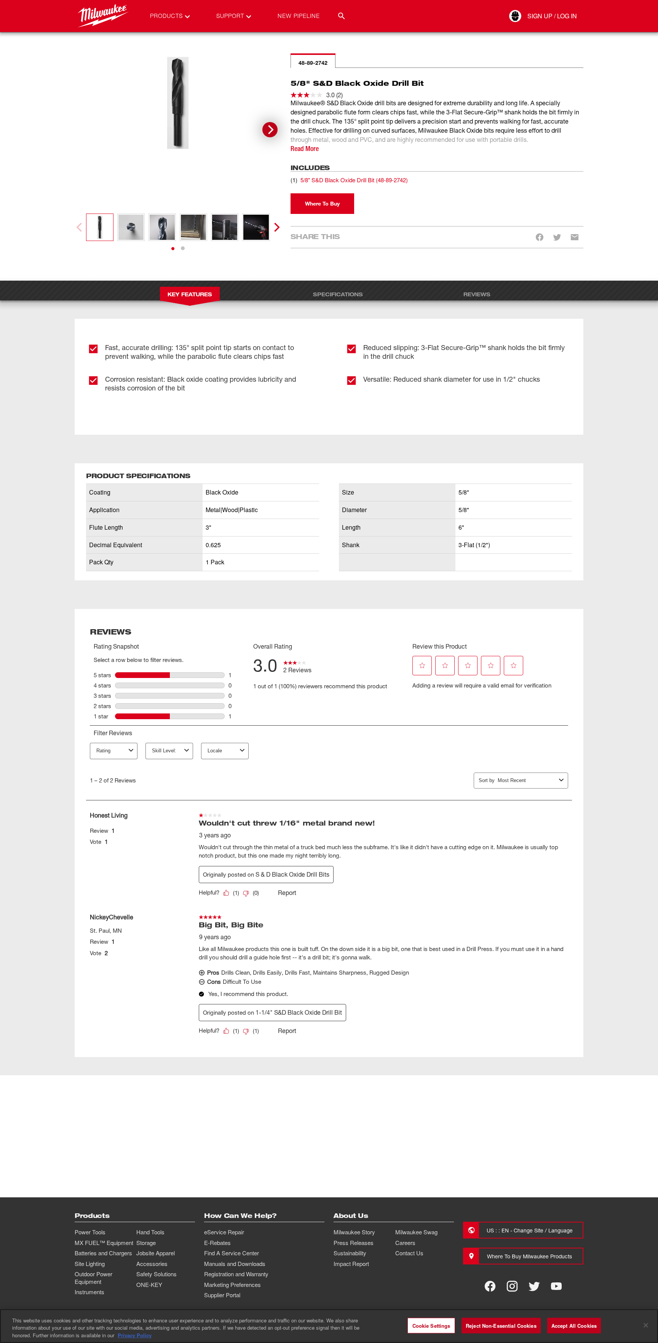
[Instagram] (512, 1286)
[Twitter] (534, 1286)
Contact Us (409, 1253)
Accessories (152, 1263)
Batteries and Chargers (103, 1253)
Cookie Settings (431, 1325)
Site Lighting (90, 1263)
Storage (146, 1243)
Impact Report (351, 1263)
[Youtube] (556, 1286)
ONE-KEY (149, 1284)
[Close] (645, 1325)
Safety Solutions (156, 1274)
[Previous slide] (80, 227)
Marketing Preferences (232, 1284)
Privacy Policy (135, 1335)
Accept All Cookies (574, 1325)
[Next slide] (270, 129)
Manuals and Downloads (234, 1263)
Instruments (89, 1292)
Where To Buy (322, 203)
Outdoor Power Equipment (93, 1277)
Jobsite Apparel (155, 1253)
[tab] (173, 249)
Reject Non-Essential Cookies (501, 1325)
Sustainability (350, 1253)
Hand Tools (150, 1232)
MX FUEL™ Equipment (104, 1243)
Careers (405, 1243)
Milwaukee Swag (416, 1232)
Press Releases (354, 1243)
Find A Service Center (231, 1253)
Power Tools (90, 1232)
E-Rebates (217, 1243)
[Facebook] (490, 1286)
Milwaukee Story (354, 1232)
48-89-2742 (313, 62)
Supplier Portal (222, 1295)
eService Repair (224, 1232)
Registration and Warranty (236, 1274)
